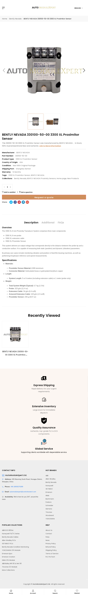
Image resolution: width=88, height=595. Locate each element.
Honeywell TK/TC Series (11, 534)
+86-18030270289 (17, 486)
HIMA (47, 495)
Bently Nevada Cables (10, 537)
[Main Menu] (3, 8)
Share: (4, 202)
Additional (48, 222)
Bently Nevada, (20, 178)
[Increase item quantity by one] (10, 187)
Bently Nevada (51, 482)
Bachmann (50, 499)
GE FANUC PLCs (7, 543)
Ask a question (27, 192)
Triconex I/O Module (9, 567)
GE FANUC (49, 489)
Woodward (50, 515)
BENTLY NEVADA (37, 175)
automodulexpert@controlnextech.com (23, 492)
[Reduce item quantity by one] (4, 187)
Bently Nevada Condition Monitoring (15, 547)
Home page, (62, 178)
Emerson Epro (7, 553)
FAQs (61, 222)
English (77, 8)
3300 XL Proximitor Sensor (26, 159)
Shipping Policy (51, 550)
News (47, 540)
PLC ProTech (50, 557)
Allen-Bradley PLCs (9, 540)
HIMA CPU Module (8, 560)
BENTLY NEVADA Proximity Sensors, (41, 178)
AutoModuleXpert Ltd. (41, 584)
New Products (73, 178)
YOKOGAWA (50, 519)
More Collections (8, 570)
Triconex (49, 512)
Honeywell (49, 486)
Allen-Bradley (50, 479)
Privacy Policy (51, 543)
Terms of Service (52, 553)
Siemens (49, 509)
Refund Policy (51, 547)
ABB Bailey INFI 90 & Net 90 (12, 563)
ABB (47, 476)
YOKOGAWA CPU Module (11, 550)
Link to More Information (50, 146)
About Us (49, 530)
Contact (49, 534)
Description (31, 222)
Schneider (49, 505)
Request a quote (44, 197)
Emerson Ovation (8, 557)
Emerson (49, 492)
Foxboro (49, 502)
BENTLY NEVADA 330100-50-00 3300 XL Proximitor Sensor (15, 354)
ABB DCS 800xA (7, 530)
